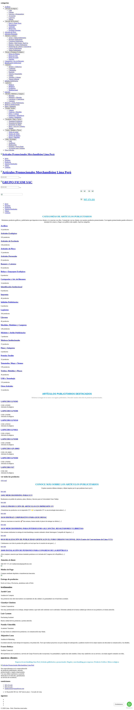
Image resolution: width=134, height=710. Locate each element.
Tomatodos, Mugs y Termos (13, 119)
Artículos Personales (11, 34)
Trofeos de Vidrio (14, 134)
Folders (11, 75)
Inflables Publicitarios (11, 81)
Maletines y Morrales (15, 97)
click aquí (4, 480)
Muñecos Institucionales (12, 104)
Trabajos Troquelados (15, 74)
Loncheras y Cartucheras (16, 99)
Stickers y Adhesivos (15, 67)
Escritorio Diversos (15, 30)
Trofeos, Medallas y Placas (13, 130)
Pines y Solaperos (10, 106)
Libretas (11, 12)
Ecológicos (12, 88)
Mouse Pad (12, 28)
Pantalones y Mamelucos (16, 115)
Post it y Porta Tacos (15, 23)
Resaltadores (12, 25)
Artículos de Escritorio (11, 21)
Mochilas (11, 96)
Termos (11, 128)
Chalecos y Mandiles (15, 112)
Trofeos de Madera (14, 135)
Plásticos (11, 85)
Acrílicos (7, 6)
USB (10, 10)
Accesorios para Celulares (17, 148)
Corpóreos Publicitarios (16, 41)
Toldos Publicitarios (15, 50)
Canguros (12, 101)
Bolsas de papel (13, 57)
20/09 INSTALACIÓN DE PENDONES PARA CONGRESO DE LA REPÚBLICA (34, 550)
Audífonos (12, 143)
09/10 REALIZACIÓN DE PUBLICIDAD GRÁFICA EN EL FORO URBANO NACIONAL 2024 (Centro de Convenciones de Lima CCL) (57, 539)
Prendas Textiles (10, 108)
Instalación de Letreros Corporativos (20, 46)
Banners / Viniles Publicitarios (18, 45)
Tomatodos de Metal (15, 124)
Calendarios (12, 70)
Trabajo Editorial (14, 79)
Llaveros (7, 92)
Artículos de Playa (10, 32)
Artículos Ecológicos (11, 8)
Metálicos (12, 86)
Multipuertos (12, 145)
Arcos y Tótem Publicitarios (17, 38)
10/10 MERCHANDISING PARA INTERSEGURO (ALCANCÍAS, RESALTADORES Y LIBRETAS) (42, 528)
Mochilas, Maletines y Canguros (14, 94)
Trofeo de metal (13, 132)
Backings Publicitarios (15, 39)
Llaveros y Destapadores (16, 14)
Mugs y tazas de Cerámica (17, 126)
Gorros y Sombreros (15, 117)
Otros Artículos (9, 150)
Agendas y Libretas (15, 77)
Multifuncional (13, 90)
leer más (3, 491)
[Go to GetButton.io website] (129, 708)
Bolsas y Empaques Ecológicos (14, 52)
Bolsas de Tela (13, 56)
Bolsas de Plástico (14, 54)
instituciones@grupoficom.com (14, 688)
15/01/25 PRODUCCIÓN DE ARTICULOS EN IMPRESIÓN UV (27, 506)
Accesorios (12, 16)
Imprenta (7, 65)
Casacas (11, 110)
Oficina (11, 19)
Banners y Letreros (10, 36)
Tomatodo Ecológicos (15, 121)
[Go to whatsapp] (129, 704)
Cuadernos (12, 68)
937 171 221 (89, 199)
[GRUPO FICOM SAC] (27, 154)
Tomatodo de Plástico (15, 123)
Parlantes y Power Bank (16, 146)
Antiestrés (12, 27)
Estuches (11, 59)
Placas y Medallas (14, 137)
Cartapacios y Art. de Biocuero (14, 61)
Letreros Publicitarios (15, 48)
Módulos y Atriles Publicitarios (14, 103)
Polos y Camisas (14, 114)
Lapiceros (12, 17)
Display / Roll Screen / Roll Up (18, 43)
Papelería (11, 72)
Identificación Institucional (13, 63)
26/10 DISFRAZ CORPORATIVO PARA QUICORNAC (24, 517)
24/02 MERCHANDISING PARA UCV (17, 495)
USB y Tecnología (10, 139)
